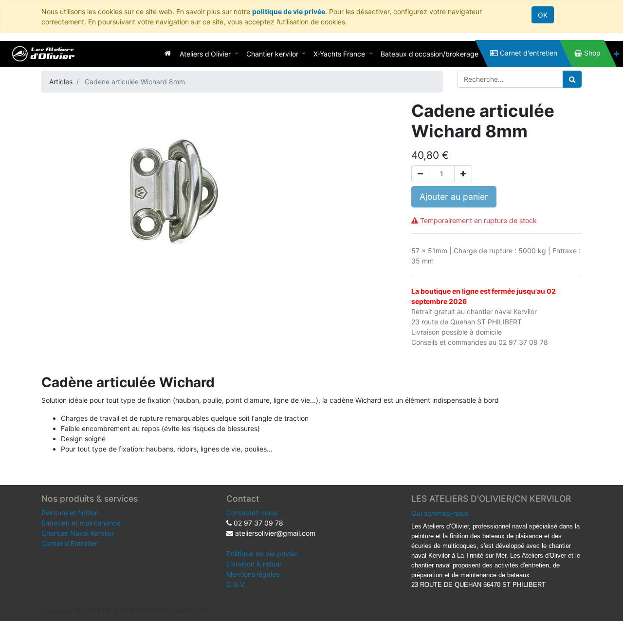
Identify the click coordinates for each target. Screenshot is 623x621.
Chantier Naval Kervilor (77, 533)
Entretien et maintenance (81, 523)
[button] (616, 54)
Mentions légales (252, 574)
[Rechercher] (572, 79)
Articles (61, 81)
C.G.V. (236, 584)
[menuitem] (168, 53)
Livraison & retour (254, 564)
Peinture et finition (70, 512)
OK (543, 15)
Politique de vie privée (261, 553)
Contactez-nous (251, 512)
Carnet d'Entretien (70, 543)
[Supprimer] (420, 173)
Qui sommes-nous (439, 513)
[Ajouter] (463, 173)
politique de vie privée (288, 11)
